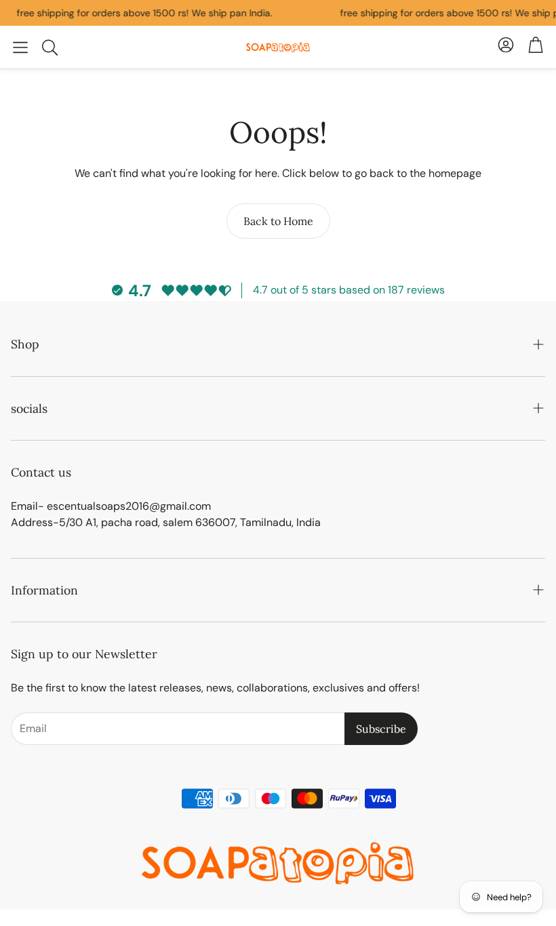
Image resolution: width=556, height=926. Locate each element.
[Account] (505, 47)
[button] (20, 47)
